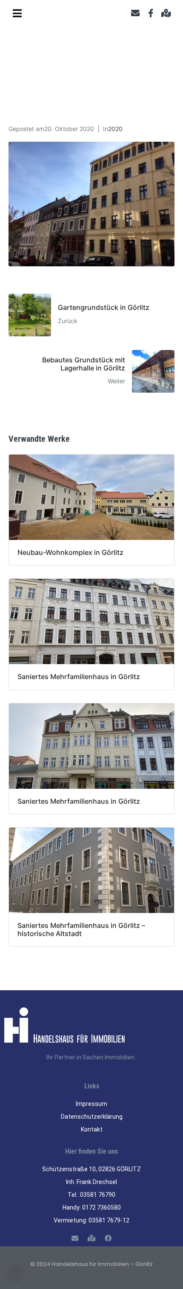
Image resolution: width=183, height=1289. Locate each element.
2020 (115, 128)
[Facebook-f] (150, 13)
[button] (15, 1273)
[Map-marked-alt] (166, 13)
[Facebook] (108, 1238)
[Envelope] (135, 13)
